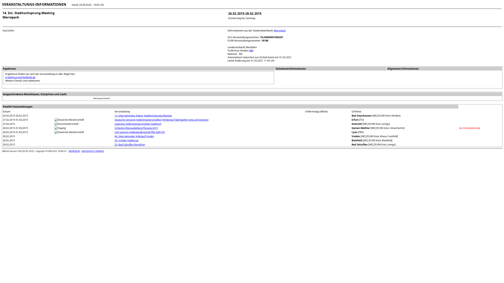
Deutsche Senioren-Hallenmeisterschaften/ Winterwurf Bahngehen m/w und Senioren (161, 119)
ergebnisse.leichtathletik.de (20, 77)
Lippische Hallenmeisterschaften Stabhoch (138, 124)
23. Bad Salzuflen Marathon (130, 144)
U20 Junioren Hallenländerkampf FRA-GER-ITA (140, 132)
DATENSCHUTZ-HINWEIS (93, 151)
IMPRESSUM (74, 151)
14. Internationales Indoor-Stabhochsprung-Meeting (143, 115)
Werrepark (280, 30)
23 (251, 50)
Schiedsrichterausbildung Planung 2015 (136, 128)
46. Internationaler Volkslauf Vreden (134, 136)
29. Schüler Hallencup (126, 140)
